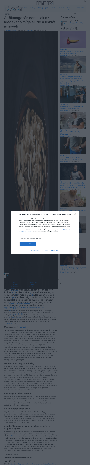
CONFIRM (27, 244)
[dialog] (45, 232)
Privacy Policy (55, 250)
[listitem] (45, 238)
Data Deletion (35, 250)
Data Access (45, 250)
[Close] (75, 214)
